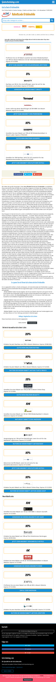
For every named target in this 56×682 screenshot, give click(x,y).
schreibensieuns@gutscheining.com (28, 631)
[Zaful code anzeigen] (28, 581)
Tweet (28, 174)
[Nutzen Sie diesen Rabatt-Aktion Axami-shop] (28, 484)
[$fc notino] (39, 27)
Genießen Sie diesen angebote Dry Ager (28, 517)
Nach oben (7, 671)
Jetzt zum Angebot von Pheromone (28, 114)
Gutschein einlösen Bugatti (28, 395)
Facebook (18, 174)
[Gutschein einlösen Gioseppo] (28, 129)
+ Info (37, 10)
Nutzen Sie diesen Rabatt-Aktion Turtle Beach (28, 370)
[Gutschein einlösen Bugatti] (28, 386)
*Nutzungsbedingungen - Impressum (12, 667)
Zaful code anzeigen (28, 590)
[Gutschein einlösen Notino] (28, 341)
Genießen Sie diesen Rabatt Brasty (28, 89)
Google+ (38, 174)
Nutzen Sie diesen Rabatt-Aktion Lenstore (28, 613)
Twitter (28, 645)
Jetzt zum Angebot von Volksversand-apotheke (28, 65)
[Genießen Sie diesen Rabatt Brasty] (28, 80)
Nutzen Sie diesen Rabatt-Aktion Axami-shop (28, 491)
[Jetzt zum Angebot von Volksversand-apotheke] (28, 54)
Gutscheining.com (10, 2)
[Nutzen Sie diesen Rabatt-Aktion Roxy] (28, 435)
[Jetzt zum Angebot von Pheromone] (28, 105)
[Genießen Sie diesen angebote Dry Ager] (28, 508)
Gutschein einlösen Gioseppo (28, 138)
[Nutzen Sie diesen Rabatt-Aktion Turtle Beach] (28, 363)
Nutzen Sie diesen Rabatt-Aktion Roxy (28, 444)
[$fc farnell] (17, 27)
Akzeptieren (28, 680)
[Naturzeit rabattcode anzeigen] (28, 410)
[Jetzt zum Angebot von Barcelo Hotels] (28, 533)
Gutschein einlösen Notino (28, 348)
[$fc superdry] (24, 27)
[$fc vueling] (31, 27)
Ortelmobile (32, 323)
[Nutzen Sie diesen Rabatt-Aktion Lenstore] (28, 606)
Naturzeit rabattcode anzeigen (28, 419)
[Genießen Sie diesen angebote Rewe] (28, 557)
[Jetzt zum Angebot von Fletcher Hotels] (28, 154)
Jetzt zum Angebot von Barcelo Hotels (28, 541)
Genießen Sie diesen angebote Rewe (28, 566)
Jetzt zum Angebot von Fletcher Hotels (28, 163)
